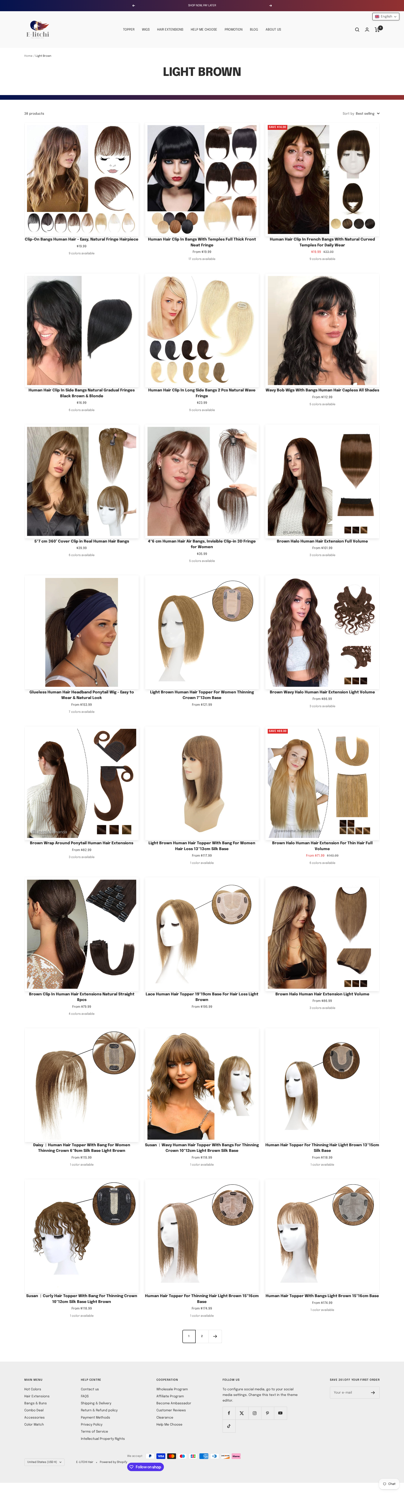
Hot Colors (32, 1389)
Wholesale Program (172, 1389)
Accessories (34, 1417)
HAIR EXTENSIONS (170, 29)
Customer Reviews (171, 1410)
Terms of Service (94, 1431)
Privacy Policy (91, 1424)
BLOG (254, 29)
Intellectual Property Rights (103, 1439)
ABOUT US (273, 29)
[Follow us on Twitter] (241, 1413)
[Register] (373, 1392)
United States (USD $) (42, 1462)
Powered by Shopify (113, 1462)
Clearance (164, 1417)
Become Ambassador (173, 1403)
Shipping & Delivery (96, 1403)
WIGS (146, 29)
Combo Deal (33, 1410)
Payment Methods (95, 1417)
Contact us (90, 1389)
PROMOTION (233, 29)
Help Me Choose (169, 1424)
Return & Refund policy (99, 1410)
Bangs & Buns (35, 1403)
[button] (386, 16)
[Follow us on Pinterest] (267, 1413)
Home (28, 56)
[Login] (367, 30)
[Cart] (377, 29)
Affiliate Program (170, 1396)
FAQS (85, 1396)
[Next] (215, 1336)
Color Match (34, 1424)
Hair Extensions (37, 1396)
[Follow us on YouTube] (280, 1413)
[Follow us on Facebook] (229, 1413)
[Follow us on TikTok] (229, 1425)
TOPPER (128, 29)
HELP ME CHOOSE (204, 29)
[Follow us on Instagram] (254, 1413)
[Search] (357, 30)
